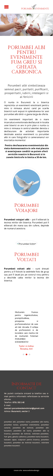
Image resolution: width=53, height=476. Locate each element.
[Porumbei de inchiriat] (35, 7)
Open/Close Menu (2, 6)
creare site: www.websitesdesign (26, 470)
